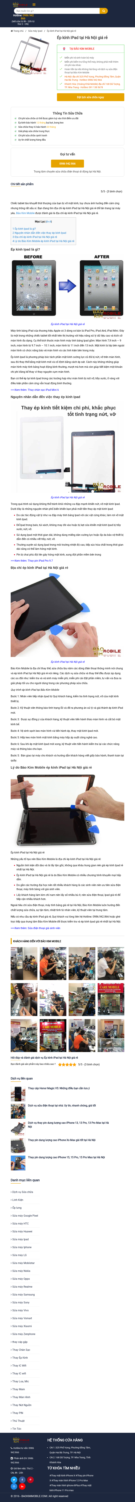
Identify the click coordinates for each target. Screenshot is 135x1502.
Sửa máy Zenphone (23, 1334)
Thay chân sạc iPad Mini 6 (43, 389)
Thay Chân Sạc (21, 1349)
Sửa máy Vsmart (22, 1318)
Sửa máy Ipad (20, 1239)
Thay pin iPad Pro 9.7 (40, 560)
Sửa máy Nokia (21, 1270)
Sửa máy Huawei (22, 1231)
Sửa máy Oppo (21, 1278)
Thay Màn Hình (21, 1397)
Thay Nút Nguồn (21, 1405)
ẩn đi (48, 221)
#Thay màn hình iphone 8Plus (65, 1485)
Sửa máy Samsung (23, 1294)
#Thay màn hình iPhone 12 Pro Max (70, 1480)
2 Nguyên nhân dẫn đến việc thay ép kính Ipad (39, 232)
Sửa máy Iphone (21, 1247)
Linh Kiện (17, 1199)
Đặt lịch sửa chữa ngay (90, 97)
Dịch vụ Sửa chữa (22, 1192)
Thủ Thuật (18, 1420)
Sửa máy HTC (20, 1223)
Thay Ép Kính (20, 1357)
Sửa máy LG (19, 1255)
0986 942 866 (95, 80)
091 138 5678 (96, 87)
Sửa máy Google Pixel (25, 1215)
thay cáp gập (19, 1342)
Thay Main (18, 1389)
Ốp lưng (17, 1207)
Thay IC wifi (19, 1373)
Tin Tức (16, 1428)
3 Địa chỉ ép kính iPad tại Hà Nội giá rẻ (35, 237)
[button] (32, 5)
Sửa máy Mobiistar (23, 1263)
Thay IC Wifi (19, 1365)
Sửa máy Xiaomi (22, 1326)
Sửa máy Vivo (20, 1310)
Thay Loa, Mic (20, 1381)
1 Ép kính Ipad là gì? (24, 228)
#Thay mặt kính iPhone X (62, 1475)
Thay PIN (17, 1413)
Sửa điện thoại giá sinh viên (44, 928)
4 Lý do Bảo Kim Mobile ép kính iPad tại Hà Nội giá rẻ (43, 241)
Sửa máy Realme (22, 1286)
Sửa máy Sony (20, 1302)
